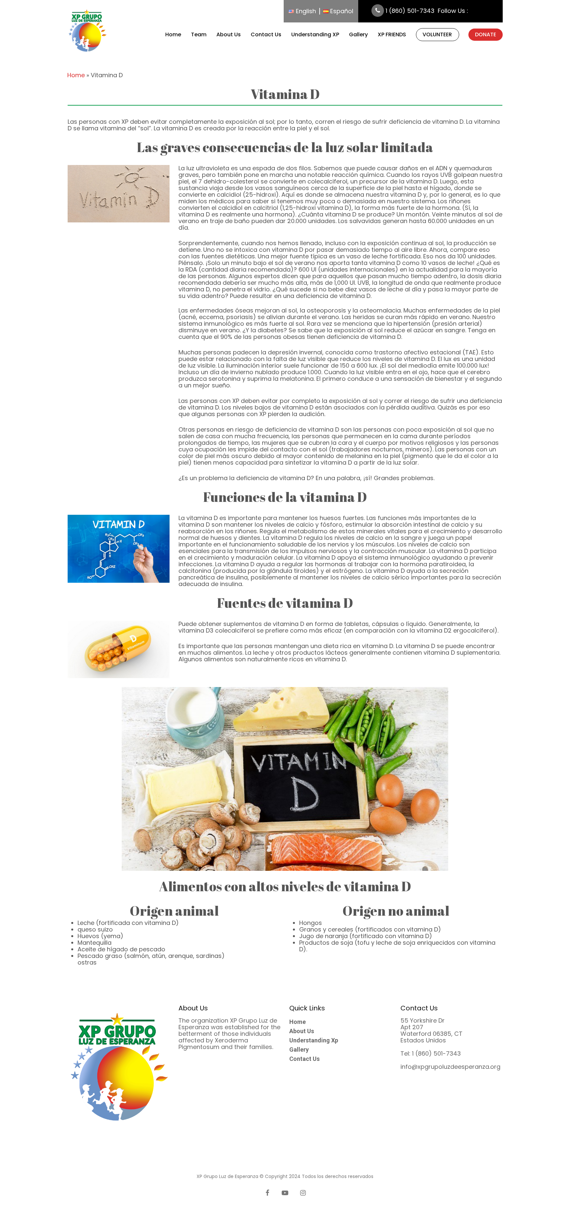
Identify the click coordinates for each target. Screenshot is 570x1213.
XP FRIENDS (392, 34)
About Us (228, 34)
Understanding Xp (313, 1040)
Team (198, 34)
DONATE (485, 34)
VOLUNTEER (437, 34)
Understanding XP (315, 34)
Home (173, 34)
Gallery (358, 34)
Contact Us (266, 34)
